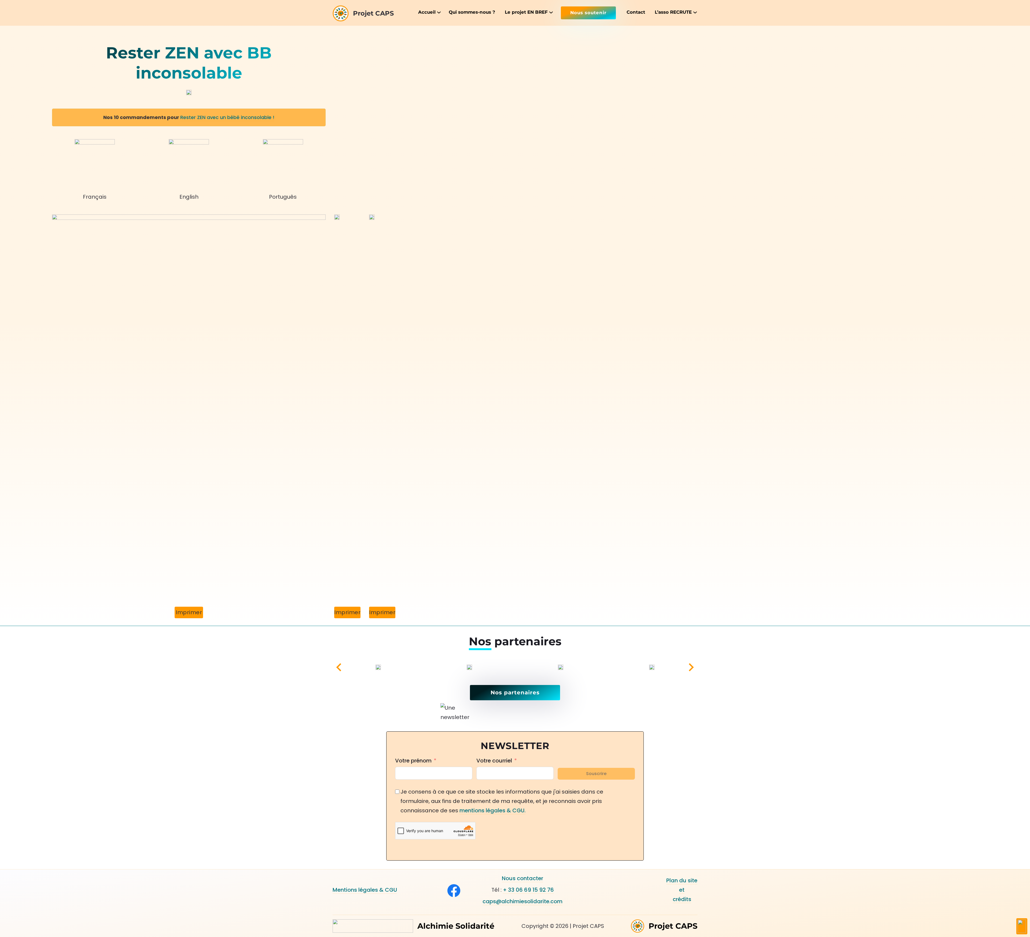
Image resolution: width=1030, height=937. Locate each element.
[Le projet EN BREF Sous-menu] (550, 12)
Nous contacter (522, 878)
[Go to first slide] (690, 667)
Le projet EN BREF (526, 12)
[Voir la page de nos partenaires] (398, 667)
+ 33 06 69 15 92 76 (528, 890)
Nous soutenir (588, 12)
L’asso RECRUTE (673, 12)
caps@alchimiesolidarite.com (522, 901)
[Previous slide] (339, 667)
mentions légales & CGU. (492, 810)
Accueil (427, 12)
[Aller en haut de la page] (1021, 926)
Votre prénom (413, 760)
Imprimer (189, 612)
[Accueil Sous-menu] (438, 12)
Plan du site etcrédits (681, 890)
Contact (636, 12)
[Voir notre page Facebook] (453, 890)
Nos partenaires (515, 692)
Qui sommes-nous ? (472, 12)
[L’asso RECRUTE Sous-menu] (694, 12)
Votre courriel (494, 760)
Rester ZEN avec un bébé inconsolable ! (227, 117)
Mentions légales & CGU (365, 890)
